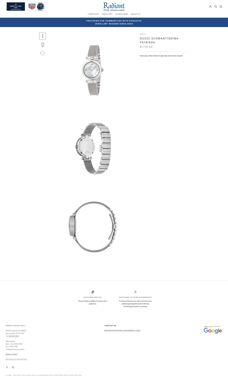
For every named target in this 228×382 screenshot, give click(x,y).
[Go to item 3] (42, 53)
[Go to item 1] (42, 36)
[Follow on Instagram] (13, 367)
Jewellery (107, 14)
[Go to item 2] (42, 44)
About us (135, 14)
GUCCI (143, 34)
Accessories (122, 14)
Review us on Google (16, 359)
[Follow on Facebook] (7, 367)
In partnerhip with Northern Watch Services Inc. (59, 375)
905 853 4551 (14, 336)
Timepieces (93, 14)
